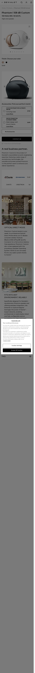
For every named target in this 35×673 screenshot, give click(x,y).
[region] (17, 336)
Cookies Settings (17, 345)
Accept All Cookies (16, 350)
